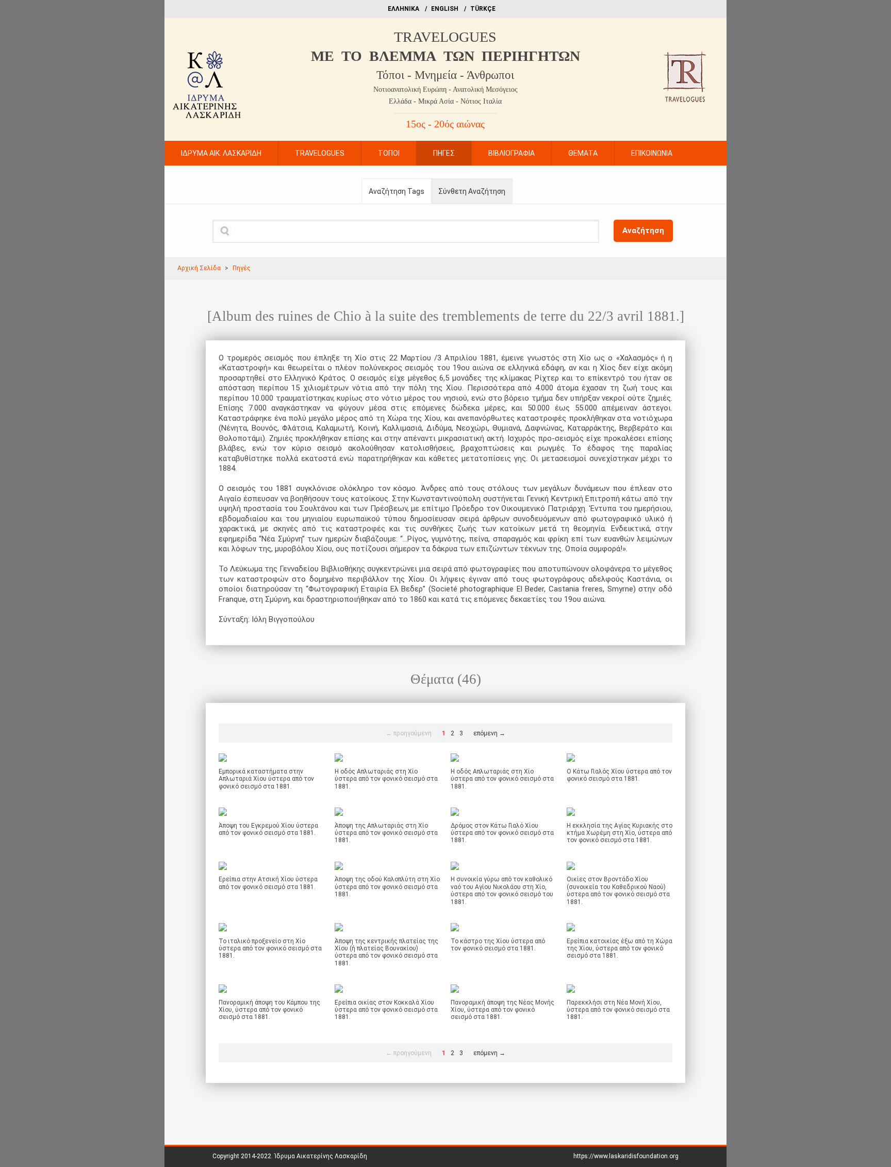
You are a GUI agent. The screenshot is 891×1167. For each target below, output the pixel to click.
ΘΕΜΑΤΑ (583, 153)
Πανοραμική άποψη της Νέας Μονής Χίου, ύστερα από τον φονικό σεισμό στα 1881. (502, 1010)
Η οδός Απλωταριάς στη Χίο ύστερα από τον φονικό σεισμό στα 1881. (386, 779)
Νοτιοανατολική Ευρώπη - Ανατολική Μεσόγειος (445, 89)
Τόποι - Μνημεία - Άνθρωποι (445, 75)
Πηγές (242, 268)
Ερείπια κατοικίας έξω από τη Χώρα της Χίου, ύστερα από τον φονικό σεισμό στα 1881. (619, 949)
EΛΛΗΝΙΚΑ (403, 8)
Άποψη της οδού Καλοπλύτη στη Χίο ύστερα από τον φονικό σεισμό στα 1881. (387, 887)
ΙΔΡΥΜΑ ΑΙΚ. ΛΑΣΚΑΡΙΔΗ (221, 153)
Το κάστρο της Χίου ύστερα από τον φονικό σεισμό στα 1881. (498, 945)
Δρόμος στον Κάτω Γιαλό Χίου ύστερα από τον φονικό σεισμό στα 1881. (502, 833)
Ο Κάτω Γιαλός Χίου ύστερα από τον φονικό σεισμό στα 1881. (619, 775)
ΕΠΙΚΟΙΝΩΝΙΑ (651, 153)
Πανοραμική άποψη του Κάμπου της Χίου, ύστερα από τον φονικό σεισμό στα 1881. (269, 1010)
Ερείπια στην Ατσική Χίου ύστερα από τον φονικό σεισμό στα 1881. (268, 883)
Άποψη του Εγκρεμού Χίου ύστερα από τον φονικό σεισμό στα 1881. (268, 829)
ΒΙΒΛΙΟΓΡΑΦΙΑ (511, 153)
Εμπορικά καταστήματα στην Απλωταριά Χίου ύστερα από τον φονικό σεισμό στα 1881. (266, 779)
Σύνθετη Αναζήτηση (471, 191)
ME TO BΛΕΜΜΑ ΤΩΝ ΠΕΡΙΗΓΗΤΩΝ (445, 56)
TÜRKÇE (483, 8)
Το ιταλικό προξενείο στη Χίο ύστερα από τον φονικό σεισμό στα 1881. (270, 949)
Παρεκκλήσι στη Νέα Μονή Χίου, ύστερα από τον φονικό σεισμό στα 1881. (618, 1010)
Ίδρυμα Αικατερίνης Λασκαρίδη (320, 1156)
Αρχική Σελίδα (199, 268)
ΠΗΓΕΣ (444, 153)
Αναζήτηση (643, 230)
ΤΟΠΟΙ (389, 153)
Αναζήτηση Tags (396, 191)
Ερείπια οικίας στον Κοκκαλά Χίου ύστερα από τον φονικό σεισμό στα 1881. (386, 1010)
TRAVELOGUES (445, 37)
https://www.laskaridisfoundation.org (626, 1156)
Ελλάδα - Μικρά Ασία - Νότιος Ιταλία (445, 101)
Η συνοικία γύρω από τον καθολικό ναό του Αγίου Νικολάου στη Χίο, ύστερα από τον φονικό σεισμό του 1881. (502, 890)
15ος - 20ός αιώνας (445, 123)
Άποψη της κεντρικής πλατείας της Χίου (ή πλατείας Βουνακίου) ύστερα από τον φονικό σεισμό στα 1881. (386, 952)
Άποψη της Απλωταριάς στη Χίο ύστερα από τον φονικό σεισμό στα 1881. (386, 833)
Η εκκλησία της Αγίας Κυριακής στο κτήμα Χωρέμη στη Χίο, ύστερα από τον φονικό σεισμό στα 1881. (619, 833)
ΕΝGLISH (444, 8)
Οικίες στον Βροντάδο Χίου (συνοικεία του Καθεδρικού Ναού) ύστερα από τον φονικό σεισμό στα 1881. (618, 890)
